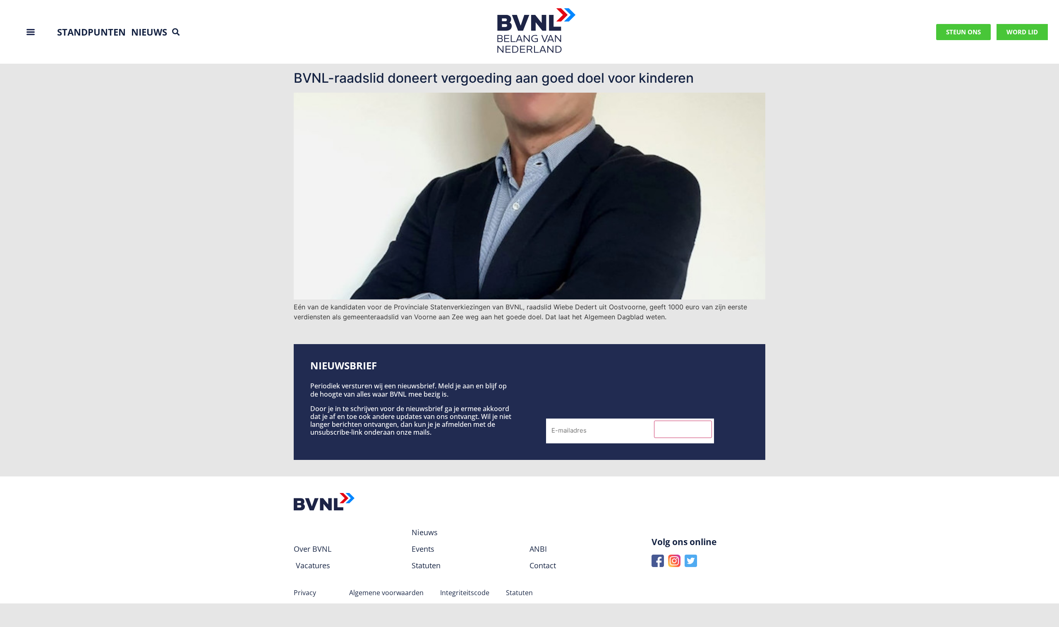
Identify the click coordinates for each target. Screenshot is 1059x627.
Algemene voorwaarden (386, 592)
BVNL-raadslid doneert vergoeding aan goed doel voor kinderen (494, 78)
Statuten (519, 592)
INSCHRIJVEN (683, 429)
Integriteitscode (464, 592)
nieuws (149, 32)
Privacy (305, 592)
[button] (175, 32)
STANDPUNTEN (91, 32)
